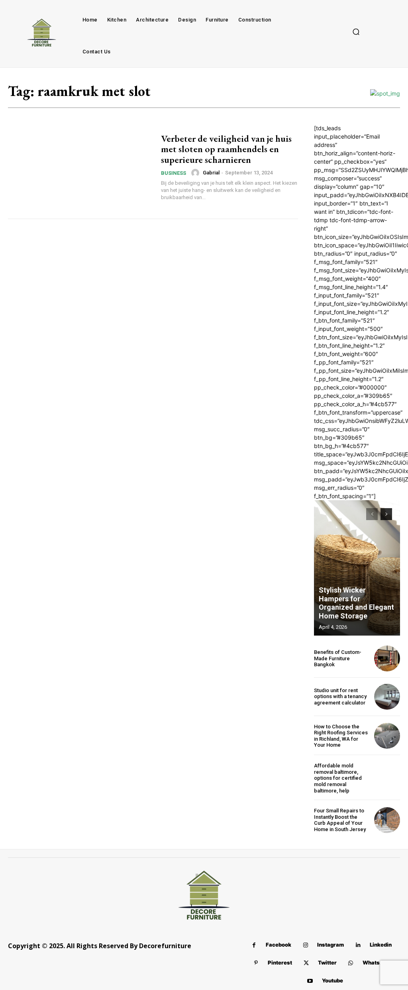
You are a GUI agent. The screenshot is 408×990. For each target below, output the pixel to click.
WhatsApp (376, 962)
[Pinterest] (256, 963)
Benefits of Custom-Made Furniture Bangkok (337, 658)
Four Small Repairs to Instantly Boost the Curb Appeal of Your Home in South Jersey (340, 820)
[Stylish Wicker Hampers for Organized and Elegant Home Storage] (357, 568)
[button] (356, 31)
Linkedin (381, 944)
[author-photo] (196, 173)
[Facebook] (254, 945)
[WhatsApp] (351, 963)
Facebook (278, 944)
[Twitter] (306, 963)
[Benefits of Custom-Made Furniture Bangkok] (387, 658)
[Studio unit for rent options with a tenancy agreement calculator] (387, 697)
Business (173, 173)
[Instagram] (305, 945)
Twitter (327, 962)
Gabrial (211, 173)
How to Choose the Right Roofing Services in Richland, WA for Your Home (341, 736)
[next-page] (386, 514)
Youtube (332, 980)
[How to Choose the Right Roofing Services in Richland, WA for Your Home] (387, 736)
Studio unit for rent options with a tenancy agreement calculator (340, 696)
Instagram (330, 944)
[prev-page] (372, 514)
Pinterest (280, 962)
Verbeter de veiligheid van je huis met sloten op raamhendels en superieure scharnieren (226, 149)
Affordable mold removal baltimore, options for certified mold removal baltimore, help (338, 778)
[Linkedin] (358, 945)
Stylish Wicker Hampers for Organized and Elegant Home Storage (356, 603)
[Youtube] (310, 981)
